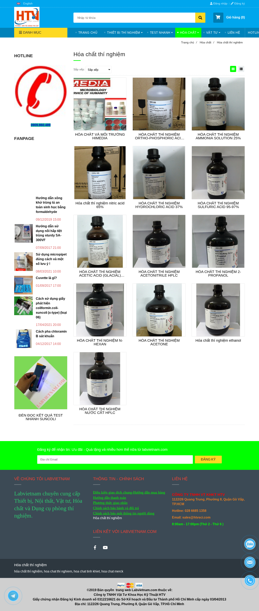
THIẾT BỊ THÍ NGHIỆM (123, 32)
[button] (24, 3)
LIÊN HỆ (234, 32)
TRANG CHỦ (88, 32)
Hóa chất (207, 42)
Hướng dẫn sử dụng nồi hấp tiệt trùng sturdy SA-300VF (49, 233)
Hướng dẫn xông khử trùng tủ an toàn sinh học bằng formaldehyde (51, 205)
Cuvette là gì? (46, 278)
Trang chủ (189, 42)
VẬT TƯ (212, 32)
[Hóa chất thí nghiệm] (26, 17)
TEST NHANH (160, 32)
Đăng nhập (219, 3)
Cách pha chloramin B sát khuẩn (51, 334)
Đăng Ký (208, 459)
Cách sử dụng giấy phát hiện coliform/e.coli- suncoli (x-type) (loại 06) (51, 308)
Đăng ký (239, 3)
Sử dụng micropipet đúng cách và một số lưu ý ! (51, 259)
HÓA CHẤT (188, 32)
